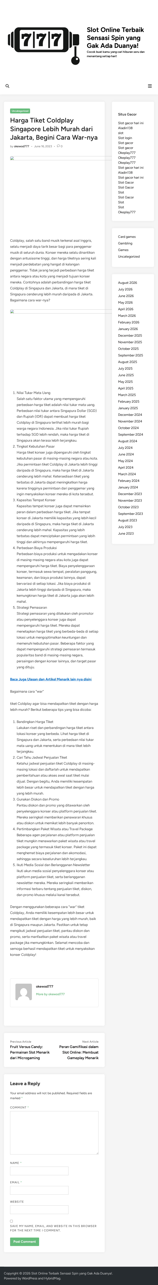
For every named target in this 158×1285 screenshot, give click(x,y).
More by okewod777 (50, 994)
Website (17, 1202)
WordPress (29, 1278)
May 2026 (125, 302)
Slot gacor (125, 143)
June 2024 (126, 454)
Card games (127, 237)
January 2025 (128, 408)
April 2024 (126, 467)
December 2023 (130, 494)
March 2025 (127, 395)
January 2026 (128, 329)
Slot (121, 192)
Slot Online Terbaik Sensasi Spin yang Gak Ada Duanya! (115, 38)
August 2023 (127, 520)
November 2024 (130, 421)
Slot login (125, 138)
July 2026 (125, 289)
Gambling (125, 243)
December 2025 (130, 335)
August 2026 (127, 283)
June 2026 (126, 296)
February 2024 (128, 481)
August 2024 (127, 441)
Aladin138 (125, 128)
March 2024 (127, 474)
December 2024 (130, 415)
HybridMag (52, 1278)
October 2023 (128, 507)
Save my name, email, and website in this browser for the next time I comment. (53, 1228)
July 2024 (125, 448)
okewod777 (21, 146)
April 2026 (125, 309)
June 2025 (126, 375)
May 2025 (125, 382)
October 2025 (128, 349)
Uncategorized (20, 111)
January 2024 (128, 487)
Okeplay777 (127, 153)
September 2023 (130, 514)
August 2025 (127, 362)
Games (123, 250)
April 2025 (125, 388)
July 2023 (125, 527)
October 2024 (128, 428)
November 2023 (130, 500)
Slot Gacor (126, 182)
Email (16, 1182)
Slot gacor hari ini (131, 123)
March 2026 (127, 316)
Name (16, 1163)
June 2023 (126, 533)
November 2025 (130, 342)
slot (120, 133)
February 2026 (128, 322)
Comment (19, 1107)
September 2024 (130, 434)
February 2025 (128, 401)
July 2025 (125, 368)
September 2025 (130, 355)
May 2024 (125, 461)
